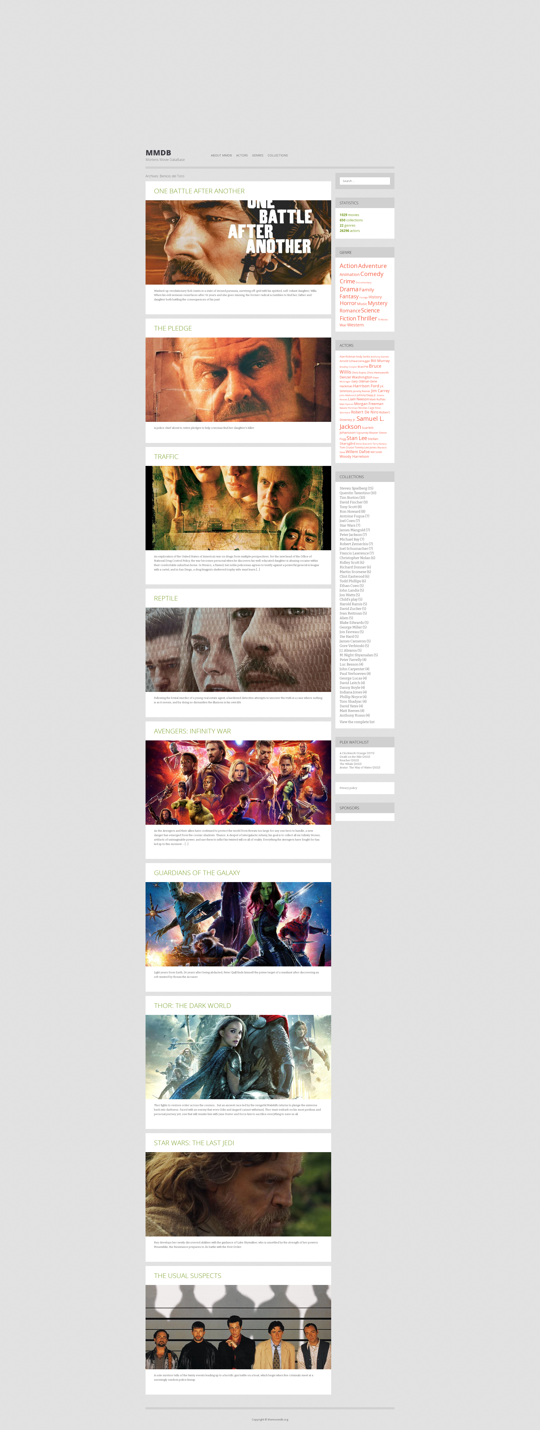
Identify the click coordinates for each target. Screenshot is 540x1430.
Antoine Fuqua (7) (354, 516)
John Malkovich (348, 395)
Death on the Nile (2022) (355, 756)
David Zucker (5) (353, 609)
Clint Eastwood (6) (354, 576)
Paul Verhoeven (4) (355, 673)
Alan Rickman (347, 356)
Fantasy (349, 296)
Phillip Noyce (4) (353, 697)
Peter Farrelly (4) (353, 660)
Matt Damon (347, 404)
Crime (347, 281)
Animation (350, 274)
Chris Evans (359, 372)
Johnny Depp (365, 395)
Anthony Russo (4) (355, 715)
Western (355, 325)
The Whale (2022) (351, 763)
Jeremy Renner (361, 391)
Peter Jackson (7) (353, 535)
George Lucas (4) (353, 678)
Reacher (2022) (349, 760)
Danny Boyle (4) (352, 687)
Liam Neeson (358, 399)
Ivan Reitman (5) (353, 613)
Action (349, 265)
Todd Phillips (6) (353, 581)
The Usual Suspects (187, 1275)
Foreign (363, 297)
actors (350, 230)
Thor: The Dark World (192, 1005)
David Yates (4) (351, 706)
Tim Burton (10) (352, 497)
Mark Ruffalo (378, 399)
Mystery (377, 303)
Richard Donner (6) (355, 567)
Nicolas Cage (366, 407)
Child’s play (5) (351, 599)
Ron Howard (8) (352, 511)
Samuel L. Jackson (362, 422)
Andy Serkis (363, 356)
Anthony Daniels (380, 356)
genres (347, 225)
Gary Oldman (360, 381)
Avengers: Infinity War (192, 730)
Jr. (375, 395)
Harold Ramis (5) (353, 604)
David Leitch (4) (352, 683)
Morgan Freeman (368, 403)
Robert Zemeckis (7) (356, 544)
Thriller (367, 318)
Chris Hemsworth (378, 372)
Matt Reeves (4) (352, 711)
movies (349, 215)
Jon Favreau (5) (352, 632)
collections (351, 220)
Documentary (363, 282)
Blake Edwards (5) (354, 622)
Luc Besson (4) (351, 664)
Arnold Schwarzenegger (355, 361)
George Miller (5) (353, 627)
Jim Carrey (380, 390)
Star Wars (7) (350, 525)
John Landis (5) (352, 590)
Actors (242, 155)
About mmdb (221, 155)
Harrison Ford (366, 385)
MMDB (158, 152)
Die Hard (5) (349, 636)
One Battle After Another (199, 190)
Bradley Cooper (348, 366)
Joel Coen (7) (350, 521)
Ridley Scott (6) (352, 562)
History (375, 296)
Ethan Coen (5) (352, 586)
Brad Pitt (363, 367)
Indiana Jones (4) (353, 692)
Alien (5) (346, 618)
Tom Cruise (347, 447)
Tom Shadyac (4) (353, 701)
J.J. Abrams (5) (351, 650)
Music (362, 303)
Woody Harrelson (354, 456)
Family (366, 289)
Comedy (371, 274)
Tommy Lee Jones (366, 447)
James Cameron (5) (355, 641)
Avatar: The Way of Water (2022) (360, 767)
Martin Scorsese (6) (355, 572)
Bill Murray (380, 360)
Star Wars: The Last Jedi (194, 1142)
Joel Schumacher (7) (356, 548)
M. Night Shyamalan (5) (359, 655)
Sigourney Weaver (367, 432)
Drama (349, 289)
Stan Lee (357, 438)
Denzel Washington (356, 377)
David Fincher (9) (354, 502)
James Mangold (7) (355, 530)
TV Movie (383, 319)
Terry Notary (379, 443)
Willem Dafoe (358, 451)
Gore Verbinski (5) (354, 646)
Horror (348, 303)
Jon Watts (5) (350, 595)
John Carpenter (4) (354, 669)
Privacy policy (348, 788)
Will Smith (376, 452)
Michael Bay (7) (352, 539)
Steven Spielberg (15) (356, 488)
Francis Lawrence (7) (357, 553)
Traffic (166, 456)
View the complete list (357, 722)
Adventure (372, 266)
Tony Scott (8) (351, 507)
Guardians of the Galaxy (197, 872)
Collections (278, 155)
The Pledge (173, 327)
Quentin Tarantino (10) (358, 493)
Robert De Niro (364, 411)
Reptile (166, 598)
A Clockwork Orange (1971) (357, 753)
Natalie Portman (349, 407)
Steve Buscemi (364, 443)
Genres (257, 155)
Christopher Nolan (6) (357, 558)
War (343, 325)
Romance (350, 310)
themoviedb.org (278, 1419)
